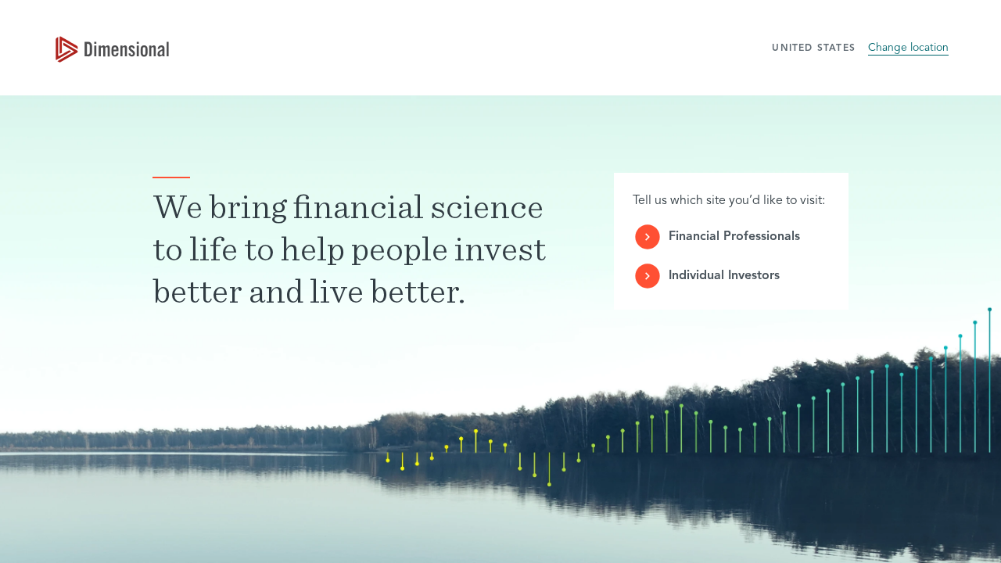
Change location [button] (908, 47)
